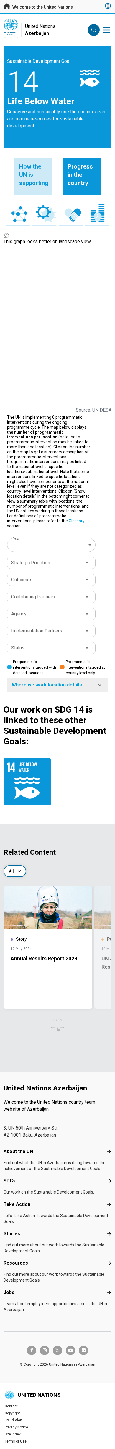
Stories (12, 1233)
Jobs (9, 1292)
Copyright (12, 1413)
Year (16, 539)
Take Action (17, 1204)
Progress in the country (80, 174)
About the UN (18, 1151)
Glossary (77, 521)
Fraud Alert (13, 1420)
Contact (11, 1406)
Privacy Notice (16, 1427)
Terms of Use (16, 1441)
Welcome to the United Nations (42, 7)
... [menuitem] (16, 545)
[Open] (87, 563)
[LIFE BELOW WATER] (29, 781)
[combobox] (52, 545)
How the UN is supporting (33, 174)
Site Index (13, 1434)
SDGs (10, 1181)
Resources (16, 1263)
